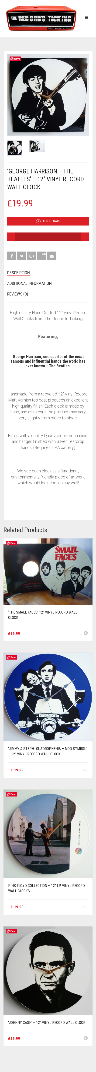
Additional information (29, 283)
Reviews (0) (17, 294)
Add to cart (51, 221)
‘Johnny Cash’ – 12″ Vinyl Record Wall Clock (46, 1022)
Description (18, 272)
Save (17, 58)
